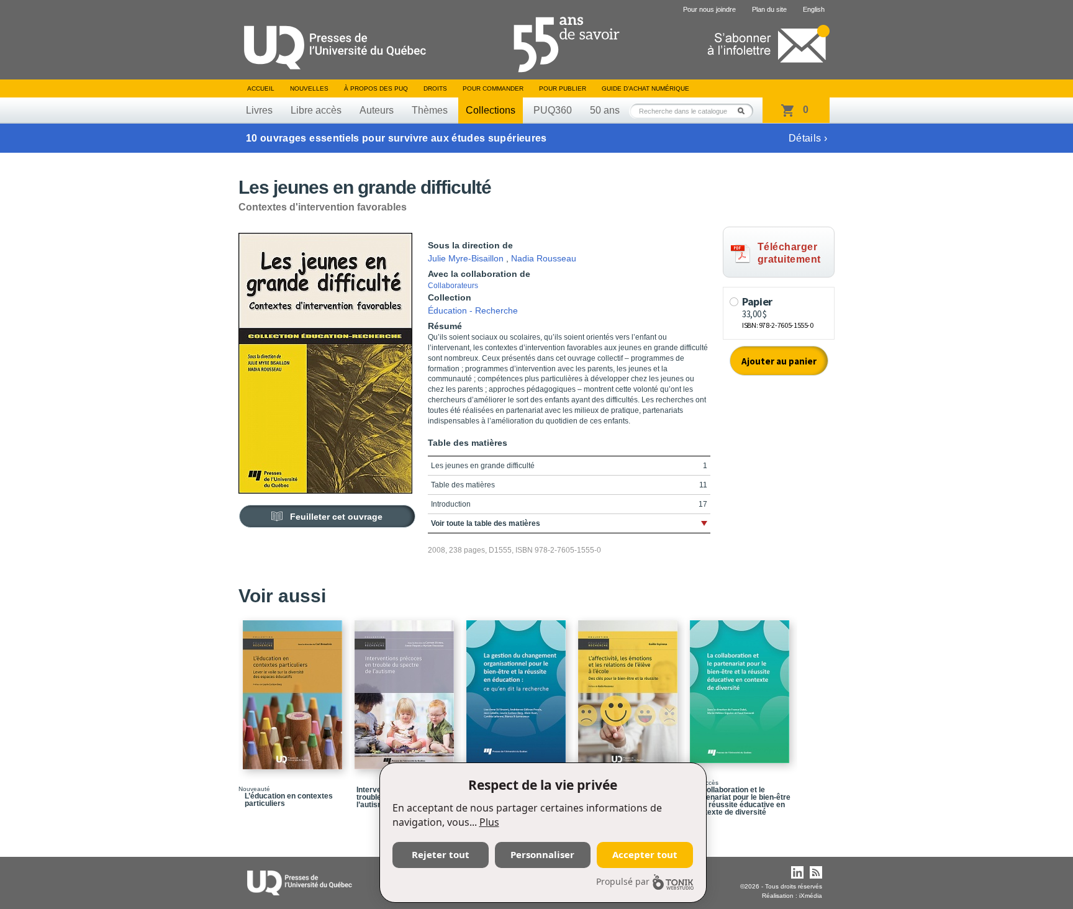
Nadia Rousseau (543, 258)
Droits (435, 88)
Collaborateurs (453, 285)
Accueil (260, 88)
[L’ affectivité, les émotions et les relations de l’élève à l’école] (630, 689)
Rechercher (744, 111)
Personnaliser (542, 854)
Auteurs (377, 110)
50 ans (605, 110)
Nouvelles (309, 88)
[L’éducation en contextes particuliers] (294, 689)
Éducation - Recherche (473, 310)
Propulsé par (623, 881)
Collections (490, 110)
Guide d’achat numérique (645, 88)
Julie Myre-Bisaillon (466, 258)
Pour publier (562, 88)
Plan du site (769, 9)
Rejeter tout (440, 854)
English (814, 9)
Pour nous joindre (709, 9)
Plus (489, 822)
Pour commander (493, 88)
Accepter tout (644, 854)
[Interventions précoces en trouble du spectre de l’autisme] (406, 689)
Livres (259, 110)
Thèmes (430, 110)
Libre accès (316, 110)
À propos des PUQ (376, 88)
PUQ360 (552, 110)
